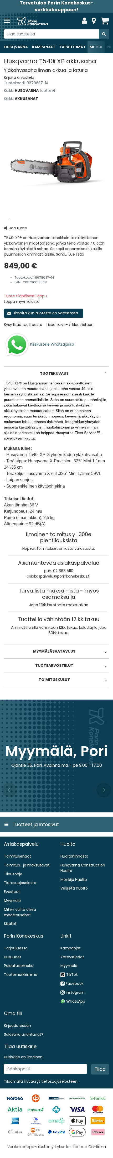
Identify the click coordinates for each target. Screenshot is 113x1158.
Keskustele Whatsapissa (52, 344)
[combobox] (56, 34)
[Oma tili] (84, 21)
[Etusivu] (32, 21)
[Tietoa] (93, 21)
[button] (19, 77)
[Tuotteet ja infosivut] (8, 21)
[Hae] (104, 34)
